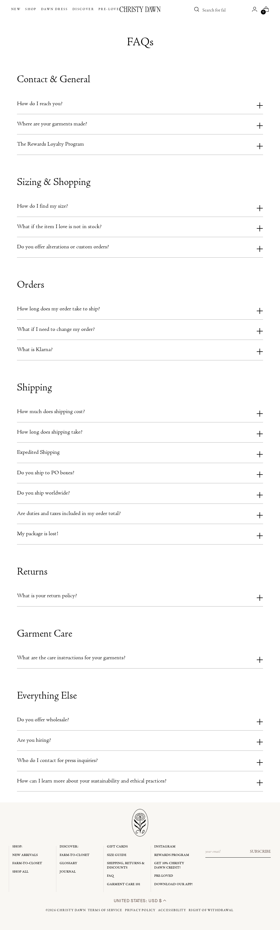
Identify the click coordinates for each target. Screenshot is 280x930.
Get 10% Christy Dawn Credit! (169, 865)
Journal (68, 871)
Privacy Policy (140, 910)
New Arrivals (25, 855)
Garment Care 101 (123, 884)
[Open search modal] (196, 9)
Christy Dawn (71, 910)
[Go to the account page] (254, 9)
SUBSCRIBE (260, 851)
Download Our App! (173, 884)
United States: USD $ (138, 900)
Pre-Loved (163, 875)
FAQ (110, 875)
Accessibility (172, 910)
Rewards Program (171, 855)
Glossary (68, 863)
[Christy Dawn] (140, 9)
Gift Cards (117, 846)
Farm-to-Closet (27, 863)
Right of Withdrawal (211, 910)
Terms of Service (105, 910)
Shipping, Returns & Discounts (126, 865)
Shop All (20, 871)
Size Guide (116, 855)
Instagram (165, 846)
